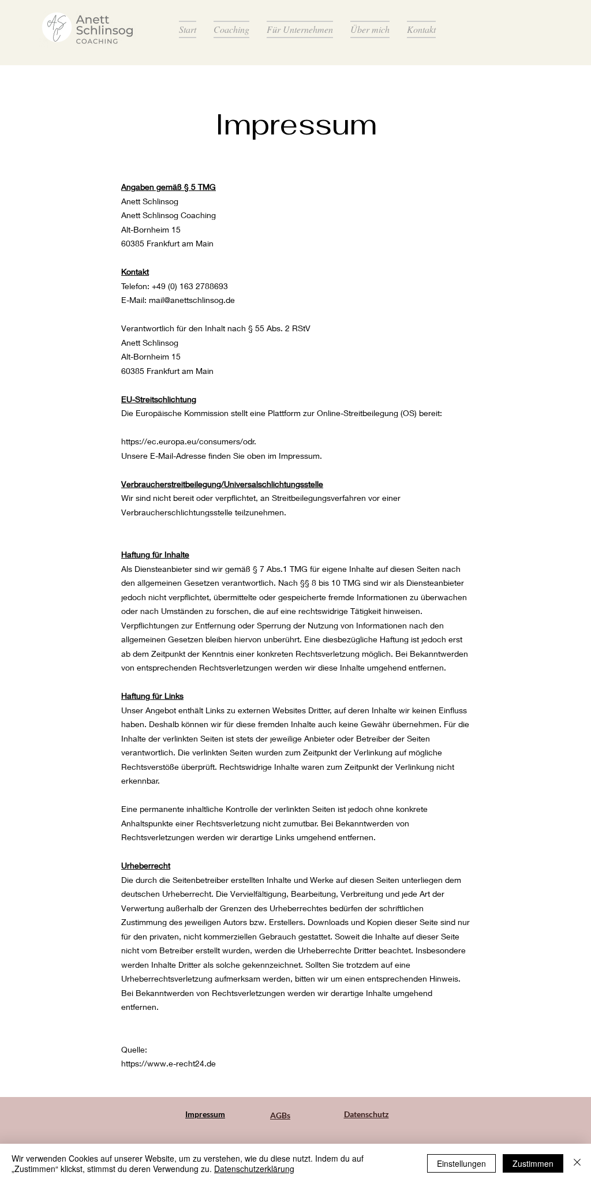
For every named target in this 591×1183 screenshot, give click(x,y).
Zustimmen (533, 1163)
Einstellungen (461, 1163)
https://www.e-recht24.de (168, 1063)
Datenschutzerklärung (254, 1168)
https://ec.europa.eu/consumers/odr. (188, 441)
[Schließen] (577, 1163)
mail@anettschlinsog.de (192, 300)
